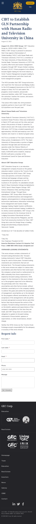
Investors (4, 477)
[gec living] (12, 437)
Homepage (5, 455)
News (3, 482)
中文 (30, 7)
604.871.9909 (9, 513)
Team (3, 461)
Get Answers (6, 390)
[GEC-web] (12, 445)
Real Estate (5, 472)
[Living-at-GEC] (24, 438)
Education (5, 466)
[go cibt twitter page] (18, 504)
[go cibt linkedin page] (13, 504)
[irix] (24, 446)
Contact (30, 3)
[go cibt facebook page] (23, 504)
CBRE (3, 493)
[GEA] (13, 420)
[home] (17, 7)
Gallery (4, 488)
